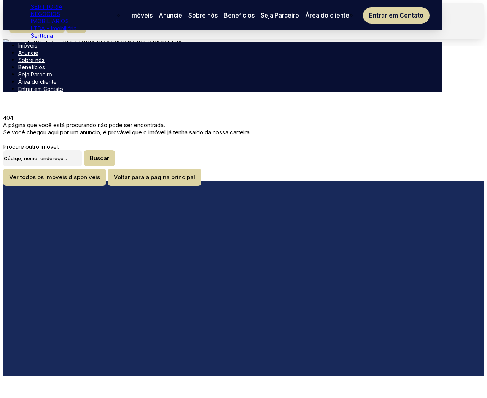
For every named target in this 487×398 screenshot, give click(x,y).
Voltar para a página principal (154, 177)
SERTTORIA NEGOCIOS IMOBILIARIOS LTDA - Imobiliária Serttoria (53, 21)
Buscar (99, 158)
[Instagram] (113, 282)
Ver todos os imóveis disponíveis (54, 177)
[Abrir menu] (8, 33)
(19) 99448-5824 (97, 308)
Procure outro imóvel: (31, 146)
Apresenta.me (48, 385)
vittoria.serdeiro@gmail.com (110, 265)
